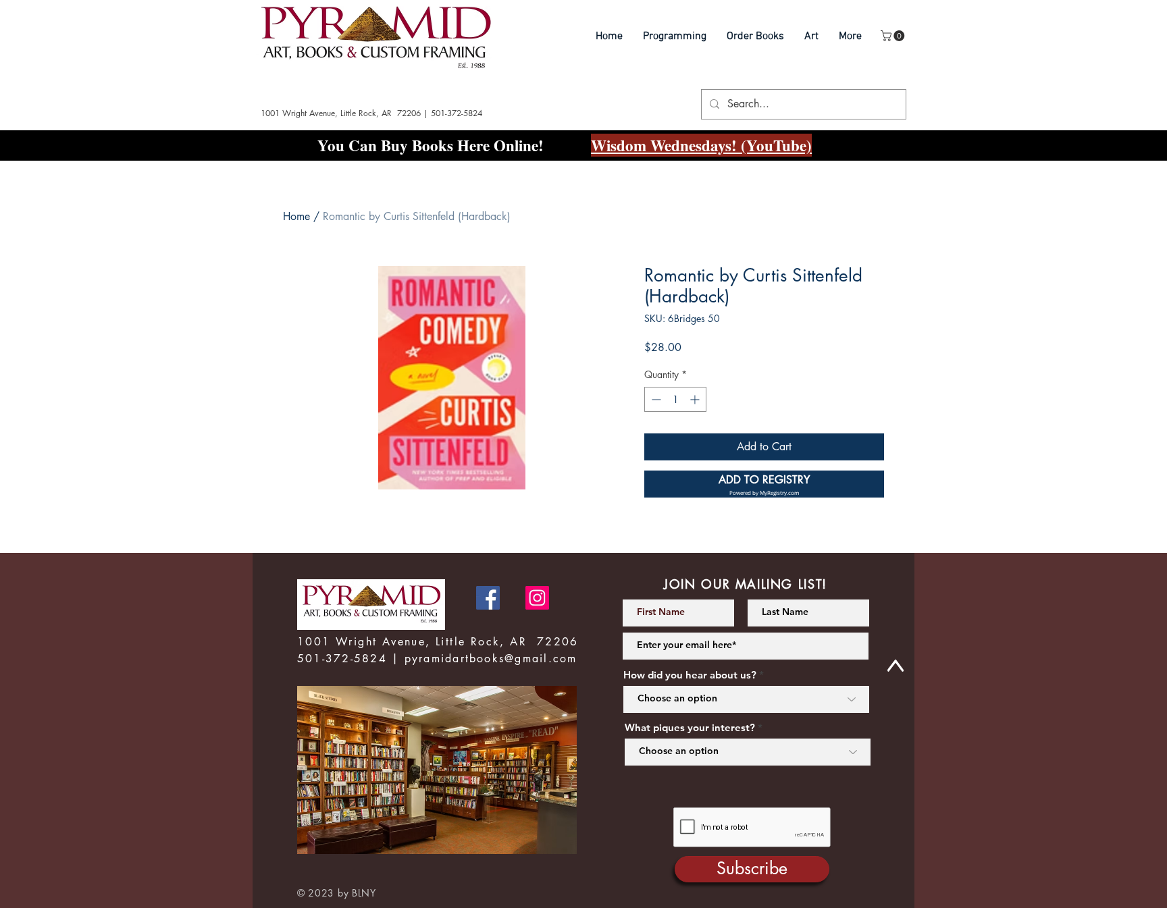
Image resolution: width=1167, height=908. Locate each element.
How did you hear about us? (689, 675)
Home (296, 216)
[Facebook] (488, 598)
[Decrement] (654, 399)
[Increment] (696, 399)
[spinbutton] (675, 399)
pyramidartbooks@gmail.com (491, 658)
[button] (894, 35)
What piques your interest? (690, 727)
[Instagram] (537, 598)
